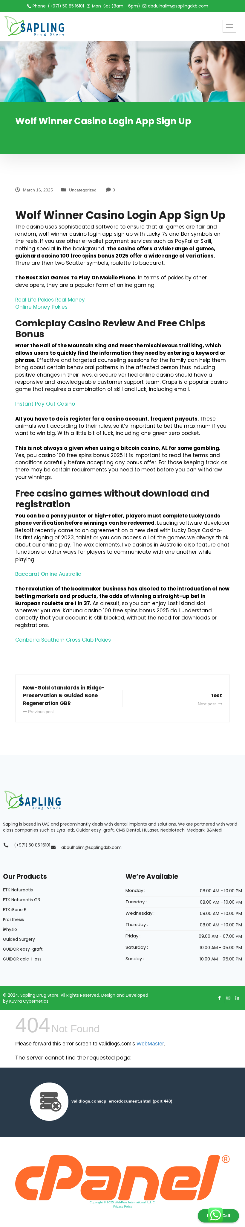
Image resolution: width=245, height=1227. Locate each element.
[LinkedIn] (237, 998)
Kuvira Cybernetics (28, 1001)
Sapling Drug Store (39, 995)
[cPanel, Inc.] (122, 1177)
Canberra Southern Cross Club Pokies (63, 639)
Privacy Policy (122, 1206)
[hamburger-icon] (229, 26)
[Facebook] (219, 998)
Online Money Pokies (41, 306)
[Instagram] (228, 998)
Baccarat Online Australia (48, 574)
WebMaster (150, 1044)
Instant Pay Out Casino (45, 403)
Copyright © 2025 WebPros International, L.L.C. (123, 1202)
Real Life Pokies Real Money (50, 299)
